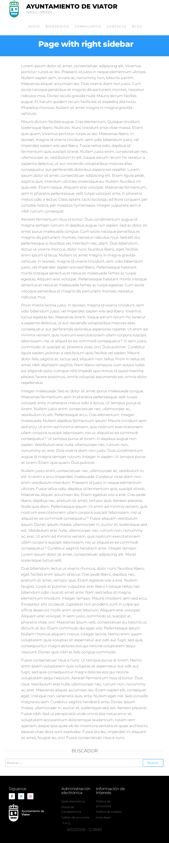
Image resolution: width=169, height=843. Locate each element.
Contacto (117, 26)
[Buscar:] (84, 763)
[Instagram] (30, 796)
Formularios (88, 26)
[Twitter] (21, 796)
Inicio (34, 26)
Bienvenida (57, 26)
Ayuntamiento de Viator (72, 6)
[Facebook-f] (12, 796)
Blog (137, 26)
